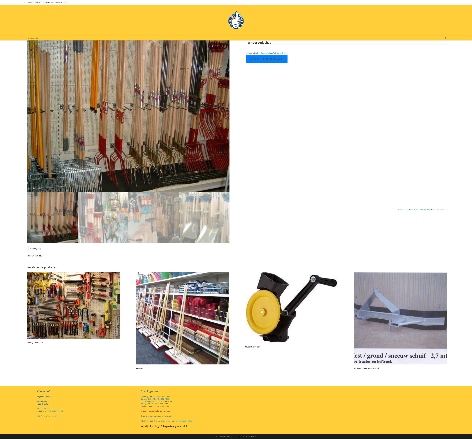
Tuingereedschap (280, 53)
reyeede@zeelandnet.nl (59, 2)
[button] (225, 44)
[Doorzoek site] (446, 38)
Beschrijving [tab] (35, 248)
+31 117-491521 (46, 409)
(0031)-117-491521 (36, 2)
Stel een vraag (267, 58)
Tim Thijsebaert (251, 436)
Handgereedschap (264, 53)
